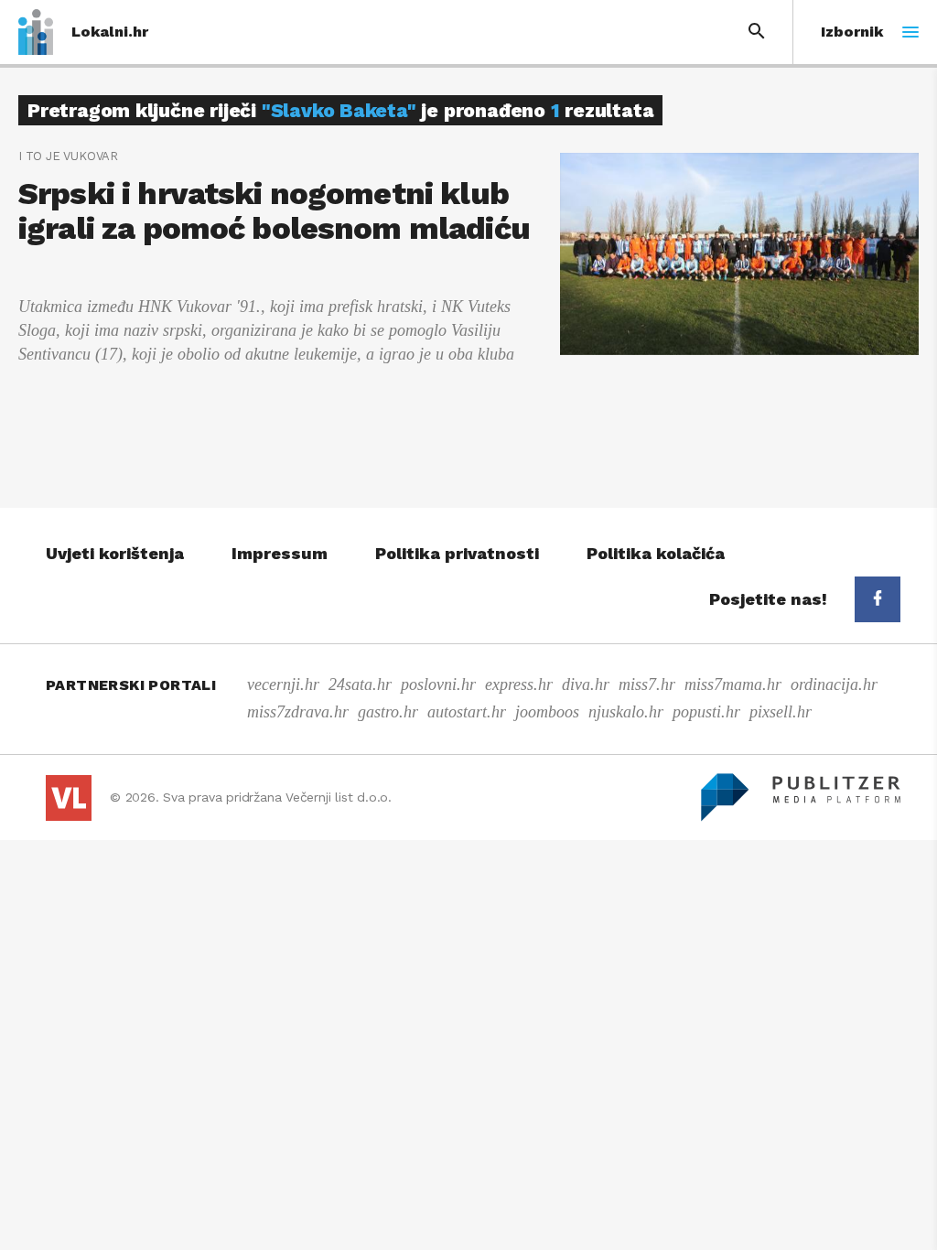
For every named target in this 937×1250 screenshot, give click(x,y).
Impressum (280, 553)
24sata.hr (360, 684)
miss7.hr (647, 684)
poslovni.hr (438, 684)
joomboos (547, 712)
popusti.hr (706, 712)
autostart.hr (466, 712)
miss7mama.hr (732, 684)
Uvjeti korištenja (115, 553)
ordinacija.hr (834, 684)
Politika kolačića (656, 553)
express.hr (519, 684)
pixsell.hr (780, 712)
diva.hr (585, 684)
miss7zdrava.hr (298, 712)
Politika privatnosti (457, 553)
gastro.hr (388, 712)
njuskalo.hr (625, 712)
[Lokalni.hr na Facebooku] (877, 599)
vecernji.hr (283, 684)
